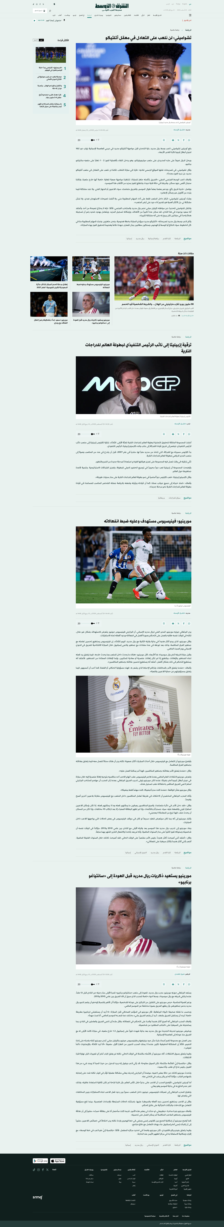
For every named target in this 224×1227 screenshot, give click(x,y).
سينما (133, 1182)
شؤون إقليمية (187, 1189)
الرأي (143, 15)
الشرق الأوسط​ (157, 15)
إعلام (134, 1186)
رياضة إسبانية (153, 238)
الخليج (187, 1179)
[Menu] (190, 15)
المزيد (53, 15)
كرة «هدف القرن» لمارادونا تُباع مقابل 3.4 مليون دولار (50, 96)
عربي (190, 4)
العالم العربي (188, 1175)
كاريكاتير (161, 1179)
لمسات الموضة (89, 1182)
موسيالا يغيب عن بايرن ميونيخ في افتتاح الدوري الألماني (49, 78)
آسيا (176, 1182)
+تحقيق (175, 1207)
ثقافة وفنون (127, 15)
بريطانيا (161, 498)
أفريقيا (175, 1186)
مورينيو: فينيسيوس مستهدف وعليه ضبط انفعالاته (147, 521)
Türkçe (178, 4)
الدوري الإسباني (141, 852)
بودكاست (67, 15)
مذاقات (91, 1175)
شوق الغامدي (179, 974)
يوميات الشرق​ (98, 15)
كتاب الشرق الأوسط (157, 1182)
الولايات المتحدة (173, 1175)
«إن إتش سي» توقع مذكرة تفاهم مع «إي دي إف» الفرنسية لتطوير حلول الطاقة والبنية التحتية (147, 20)
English (184, 4)
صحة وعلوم (117, 15)
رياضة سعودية (187, 1200)
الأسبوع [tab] (36, 40)
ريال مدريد (140, 238)
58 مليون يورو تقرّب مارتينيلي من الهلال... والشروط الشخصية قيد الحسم (158, 304)
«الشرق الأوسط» (179, 130)
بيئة (120, 1182)
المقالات (161, 1175)
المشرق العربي (185, 1186)
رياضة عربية (187, 1204)
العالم (148, 15)
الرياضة (89, 15)
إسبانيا (129, 238)
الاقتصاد (136, 15)
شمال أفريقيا (185, 1182)
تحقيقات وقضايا (172, 1204)
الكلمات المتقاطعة (130, 1200)
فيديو (74, 15)
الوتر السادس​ (131, 1179)
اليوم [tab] (41, 40)
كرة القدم (167, 238)
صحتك (119, 1175)
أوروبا (175, 1179)
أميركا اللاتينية (173, 1189)
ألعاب (59, 15)
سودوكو (133, 1204)
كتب (134, 1175)
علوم (120, 1179)
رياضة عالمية (174, 30)
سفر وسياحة (89, 1179)
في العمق (81, 15)
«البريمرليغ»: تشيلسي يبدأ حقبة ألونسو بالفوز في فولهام (50, 69)
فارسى (168, 4)
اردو (173, 4)
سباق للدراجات (174, 498)
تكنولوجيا (108, 15)
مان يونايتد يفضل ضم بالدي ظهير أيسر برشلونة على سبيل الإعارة (50, 105)
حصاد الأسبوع (173, 1200)
